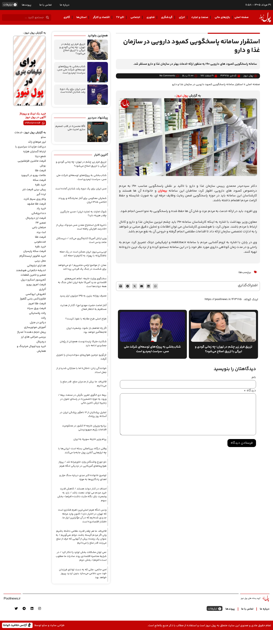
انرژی (182, 17)
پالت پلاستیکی (37, 313)
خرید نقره (40, 185)
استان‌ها (81, 17)
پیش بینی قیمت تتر (34, 189)
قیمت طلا (40, 170)
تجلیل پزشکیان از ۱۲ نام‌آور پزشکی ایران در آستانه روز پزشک (83, 414)
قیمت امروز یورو (36, 284)
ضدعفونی (40, 242)
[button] (155, 286)
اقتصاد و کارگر (101, 17)
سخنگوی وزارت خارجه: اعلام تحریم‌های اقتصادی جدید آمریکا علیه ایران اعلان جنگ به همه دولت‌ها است (82, 282)
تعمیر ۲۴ (41, 223)
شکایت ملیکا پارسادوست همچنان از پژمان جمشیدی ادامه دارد (83, 344)
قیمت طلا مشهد (36, 204)
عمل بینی (40, 261)
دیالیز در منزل (38, 322)
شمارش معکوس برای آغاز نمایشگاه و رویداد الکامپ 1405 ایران (82, 200)
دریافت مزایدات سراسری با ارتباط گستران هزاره (30, 149)
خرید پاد (41, 208)
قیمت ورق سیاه (36, 308)
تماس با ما (45, 5)
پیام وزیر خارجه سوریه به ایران (90, 439)
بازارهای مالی (222, 17)
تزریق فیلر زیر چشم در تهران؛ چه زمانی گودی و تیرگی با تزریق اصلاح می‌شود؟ (72, 49)
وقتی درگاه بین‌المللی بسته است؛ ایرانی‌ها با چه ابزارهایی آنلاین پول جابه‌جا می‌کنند (82, 451)
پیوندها (26, 5)
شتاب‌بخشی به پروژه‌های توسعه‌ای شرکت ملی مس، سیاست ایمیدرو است (71, 70)
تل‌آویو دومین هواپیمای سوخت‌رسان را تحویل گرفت (81, 357)
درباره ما (64, 5)
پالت (43, 318)
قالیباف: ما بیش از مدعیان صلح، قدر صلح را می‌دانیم (83, 384)
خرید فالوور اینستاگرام (32, 256)
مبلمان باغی (39, 227)
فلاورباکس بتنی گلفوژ (33, 299)
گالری (67, 17)
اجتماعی (135, 17)
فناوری (150, 17)
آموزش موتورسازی (35, 327)
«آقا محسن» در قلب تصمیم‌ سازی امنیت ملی (70, 127)
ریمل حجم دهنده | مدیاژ (31, 332)
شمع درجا (40, 156)
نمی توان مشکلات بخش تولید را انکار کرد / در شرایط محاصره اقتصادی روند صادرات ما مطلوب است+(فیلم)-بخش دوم (81, 556)
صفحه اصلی (241, 17)
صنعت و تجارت (199, 17)
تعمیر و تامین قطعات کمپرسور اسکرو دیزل (33, 277)
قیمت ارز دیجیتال (36, 218)
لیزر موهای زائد (37, 142)
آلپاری (42, 289)
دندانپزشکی (38, 213)
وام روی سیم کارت (35, 199)
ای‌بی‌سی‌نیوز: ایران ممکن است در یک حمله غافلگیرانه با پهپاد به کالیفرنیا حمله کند (83, 254)
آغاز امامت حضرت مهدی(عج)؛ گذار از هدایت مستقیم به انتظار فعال (83, 307)
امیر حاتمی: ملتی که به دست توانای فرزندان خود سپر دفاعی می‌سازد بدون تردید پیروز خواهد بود (83, 573)
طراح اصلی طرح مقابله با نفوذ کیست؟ (86, 319)
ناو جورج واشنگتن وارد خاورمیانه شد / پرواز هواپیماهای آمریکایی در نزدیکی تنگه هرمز (83, 464)
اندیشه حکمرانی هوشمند (31, 270)
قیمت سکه (39, 180)
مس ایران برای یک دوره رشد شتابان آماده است (72, 90)
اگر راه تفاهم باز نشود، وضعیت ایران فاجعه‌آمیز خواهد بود (86, 330)
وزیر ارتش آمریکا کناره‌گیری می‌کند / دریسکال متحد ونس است (81, 240)
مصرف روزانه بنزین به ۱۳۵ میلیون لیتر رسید (83, 296)
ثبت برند (41, 232)
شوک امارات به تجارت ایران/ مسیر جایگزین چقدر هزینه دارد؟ (83, 214)
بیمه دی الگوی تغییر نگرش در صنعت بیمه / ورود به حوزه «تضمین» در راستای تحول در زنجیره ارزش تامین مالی (82, 399)
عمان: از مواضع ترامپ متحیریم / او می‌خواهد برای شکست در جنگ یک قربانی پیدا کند (82, 267)
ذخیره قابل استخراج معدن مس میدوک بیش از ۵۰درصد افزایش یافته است (81, 227)
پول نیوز (182, 95)
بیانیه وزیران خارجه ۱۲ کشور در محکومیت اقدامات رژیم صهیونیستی (84, 428)
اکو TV (120, 17)
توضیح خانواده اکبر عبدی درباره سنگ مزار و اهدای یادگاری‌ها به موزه (83, 477)
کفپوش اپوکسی (36, 294)
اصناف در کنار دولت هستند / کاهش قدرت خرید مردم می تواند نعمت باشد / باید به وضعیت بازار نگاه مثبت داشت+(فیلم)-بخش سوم (82, 495)
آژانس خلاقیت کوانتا (15, 625)
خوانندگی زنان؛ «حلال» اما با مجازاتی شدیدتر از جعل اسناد (81, 370)
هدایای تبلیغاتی (36, 265)
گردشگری (166, 17)
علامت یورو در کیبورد (33, 175)
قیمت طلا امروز (37, 303)
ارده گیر (41, 194)
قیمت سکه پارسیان (34, 251)
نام (254, 377)
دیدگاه (250, 390)
